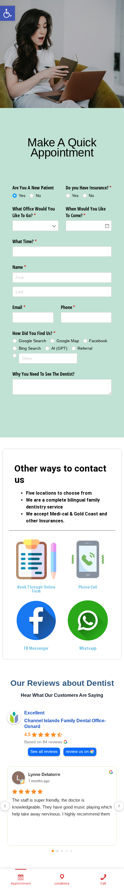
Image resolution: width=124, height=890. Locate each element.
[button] (7, 13)
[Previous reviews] (5, 806)
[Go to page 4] (71, 851)
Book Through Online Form (36, 589)
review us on (77, 751)
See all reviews (44, 751)
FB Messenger (36, 648)
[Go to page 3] (66, 851)
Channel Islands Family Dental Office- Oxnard (65, 723)
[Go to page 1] (58, 851)
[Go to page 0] (53, 851)
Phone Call (87, 587)
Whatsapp (87, 648)
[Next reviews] (119, 806)
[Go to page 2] (62, 851)
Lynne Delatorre (44, 774)
